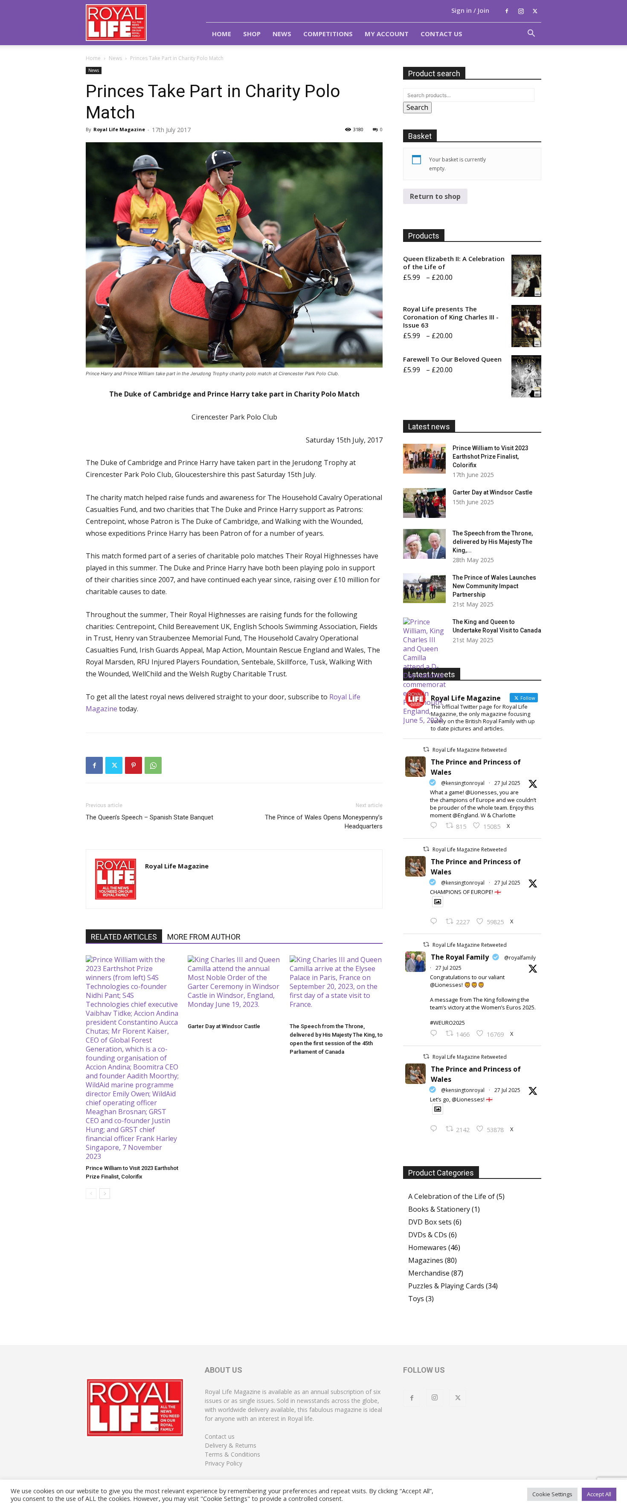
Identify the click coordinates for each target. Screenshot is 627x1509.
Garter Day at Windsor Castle (224, 1026)
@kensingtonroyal (463, 783)
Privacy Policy (223, 1463)
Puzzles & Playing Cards (446, 1286)
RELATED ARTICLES (124, 936)
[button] (531, 34)
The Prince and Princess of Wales (476, 767)
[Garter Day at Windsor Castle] (234, 987)
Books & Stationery (439, 1209)
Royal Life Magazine (119, 129)
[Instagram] (520, 11)
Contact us (220, 1436)
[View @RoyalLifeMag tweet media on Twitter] (437, 901)
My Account (387, 33)
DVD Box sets (430, 1222)
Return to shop (435, 196)
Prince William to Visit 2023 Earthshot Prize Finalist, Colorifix (490, 457)
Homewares (427, 1247)
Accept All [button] (599, 1494)
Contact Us (441, 33)
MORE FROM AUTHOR (204, 936)
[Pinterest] (133, 765)
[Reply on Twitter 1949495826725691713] (436, 1129)
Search (417, 107)
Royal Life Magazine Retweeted (470, 749)
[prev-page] (91, 1193)
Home (221, 33)
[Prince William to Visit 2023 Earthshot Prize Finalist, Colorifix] (132, 1058)
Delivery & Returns (230, 1445)
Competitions (328, 33)
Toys (416, 1298)
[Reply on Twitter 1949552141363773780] (436, 921)
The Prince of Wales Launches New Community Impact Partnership (494, 586)
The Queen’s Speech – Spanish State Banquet (149, 817)
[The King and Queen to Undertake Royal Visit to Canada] (424, 671)
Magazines (425, 1260)
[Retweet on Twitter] (426, 749)
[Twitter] (534, 11)
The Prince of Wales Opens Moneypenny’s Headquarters (324, 821)
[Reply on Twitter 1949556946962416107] (436, 825)
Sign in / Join (470, 10)
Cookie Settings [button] (552, 1494)
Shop (252, 33)
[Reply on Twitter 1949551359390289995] (436, 1033)
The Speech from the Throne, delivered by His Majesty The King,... (493, 542)
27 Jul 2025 (507, 783)
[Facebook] (506, 11)
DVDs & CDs (427, 1234)
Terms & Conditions (232, 1454)
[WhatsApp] (153, 765)
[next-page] (104, 1193)
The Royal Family (460, 957)
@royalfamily (520, 957)
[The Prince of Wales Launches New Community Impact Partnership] (424, 588)
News (282, 33)
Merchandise (429, 1273)
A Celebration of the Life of (451, 1196)
